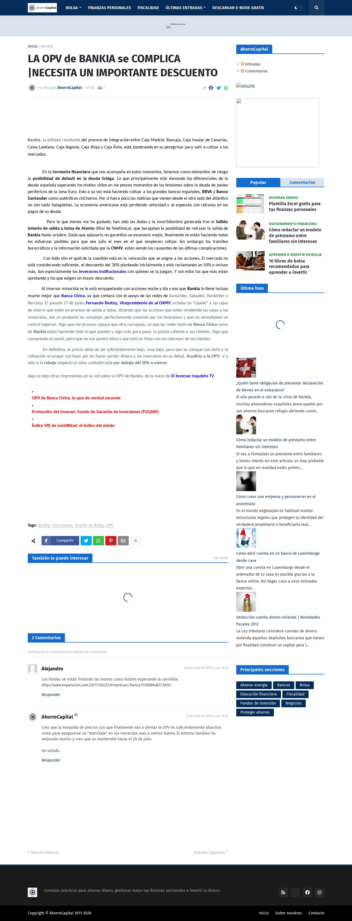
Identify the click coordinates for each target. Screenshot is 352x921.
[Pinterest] (110, 540)
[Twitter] (218, 88)
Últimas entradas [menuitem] (184, 7)
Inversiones (62, 526)
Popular (258, 182)
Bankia (47, 46)
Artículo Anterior (45, 852)
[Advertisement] (128, 476)
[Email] (123, 540)
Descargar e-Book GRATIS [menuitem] (238, 7)
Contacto (316, 913)
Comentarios (256, 71)
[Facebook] (211, 88)
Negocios (293, 703)
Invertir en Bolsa (89, 526)
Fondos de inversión (258, 703)
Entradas (252, 64)
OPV (109, 526)
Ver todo (221, 558)
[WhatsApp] (226, 88)
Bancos (283, 685)
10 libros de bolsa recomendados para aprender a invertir (289, 266)
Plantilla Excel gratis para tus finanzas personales (295, 206)
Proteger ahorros (255, 712)
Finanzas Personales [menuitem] (109, 7)
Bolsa (305, 685)
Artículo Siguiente (209, 852)
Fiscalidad (295, 694)
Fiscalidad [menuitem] (148, 7)
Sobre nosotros (288, 913)
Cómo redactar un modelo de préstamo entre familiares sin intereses (295, 235)
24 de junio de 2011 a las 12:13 (206, 668)
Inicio (32, 46)
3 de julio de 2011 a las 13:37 (207, 716)
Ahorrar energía (254, 685)
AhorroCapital (57, 717)
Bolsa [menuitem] (72, 7)
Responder (51, 694)
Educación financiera (258, 694)
